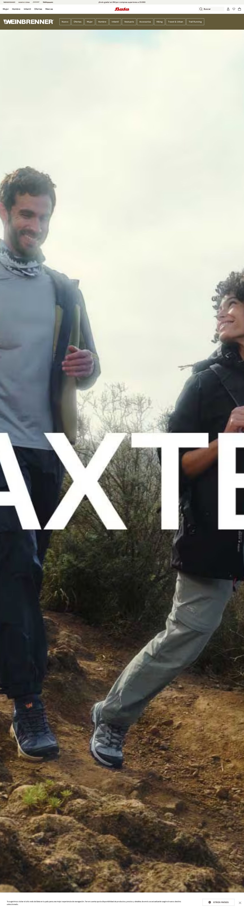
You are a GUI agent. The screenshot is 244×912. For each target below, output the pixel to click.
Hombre (102, 21)
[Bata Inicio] (122, 9)
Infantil (115, 21)
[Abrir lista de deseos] (234, 9)
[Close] (240, 903)
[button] (6, 9)
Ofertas (77, 21)
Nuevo (65, 21)
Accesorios (145, 21)
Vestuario (129, 21)
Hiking (159, 21)
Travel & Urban (175, 21)
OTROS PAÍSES (221, 902)
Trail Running (195, 21)
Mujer (90, 21)
